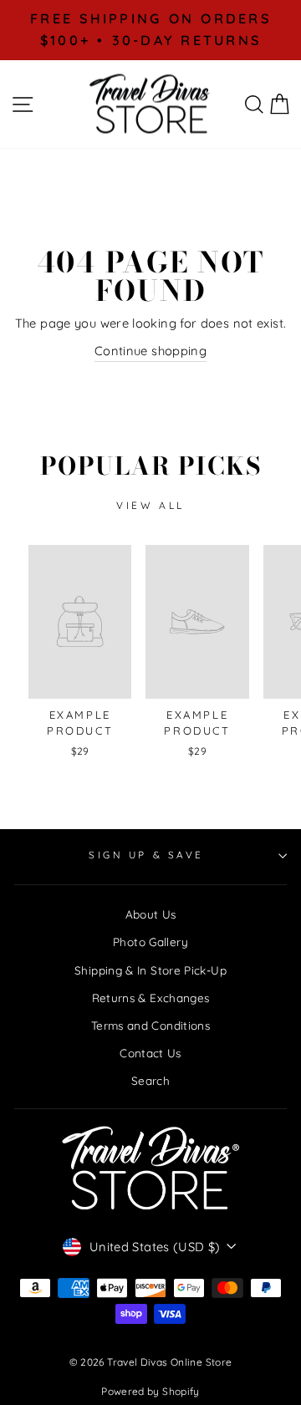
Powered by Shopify (150, 1391)
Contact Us (150, 1053)
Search (150, 1080)
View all (150, 505)
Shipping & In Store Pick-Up (150, 970)
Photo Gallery (150, 941)
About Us (150, 914)
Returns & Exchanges (151, 997)
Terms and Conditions (150, 1025)
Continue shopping (150, 351)
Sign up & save (146, 854)
